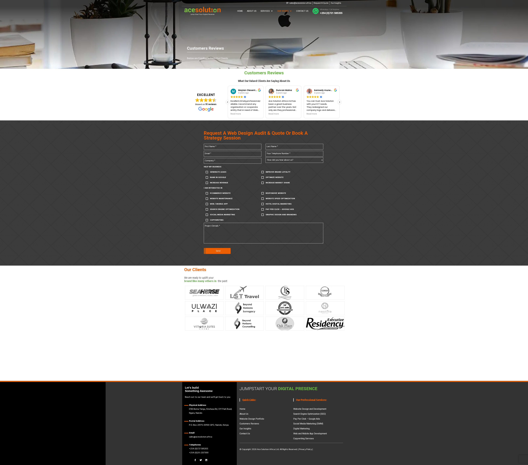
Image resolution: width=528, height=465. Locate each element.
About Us (244, 414)
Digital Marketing (301, 428)
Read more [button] (231, 114)
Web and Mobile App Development (310, 433)
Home (242, 409)
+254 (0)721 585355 (198, 448)
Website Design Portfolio (252, 419)
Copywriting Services (303, 438)
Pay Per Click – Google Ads (306, 419)
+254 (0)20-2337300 (198, 452)
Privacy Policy (305, 449)
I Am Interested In (213, 188)
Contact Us (245, 433)
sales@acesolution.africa (200, 436)
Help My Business (212, 166)
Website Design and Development (309, 409)
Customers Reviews (249, 423)
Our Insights (245, 428)
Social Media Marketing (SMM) (308, 423)
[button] (228, 102)
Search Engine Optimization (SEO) (309, 414)
